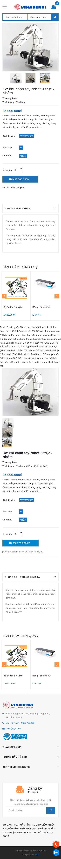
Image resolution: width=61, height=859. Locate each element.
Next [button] (56, 296)
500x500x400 (26, 136)
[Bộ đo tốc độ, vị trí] (16, 287)
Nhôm (23, 156)
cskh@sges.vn (13, 728)
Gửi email (50, 810)
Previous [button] (4, 296)
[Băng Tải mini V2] (45, 287)
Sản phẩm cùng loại (20, 267)
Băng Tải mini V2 (41, 307)
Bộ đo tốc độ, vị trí (13, 307)
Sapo (36, 855)
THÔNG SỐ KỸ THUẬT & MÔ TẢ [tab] (22, 577)
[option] (16, 78)
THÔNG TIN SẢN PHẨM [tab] (17, 208)
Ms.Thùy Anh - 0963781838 (20, 723)
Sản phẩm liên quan (20, 635)
